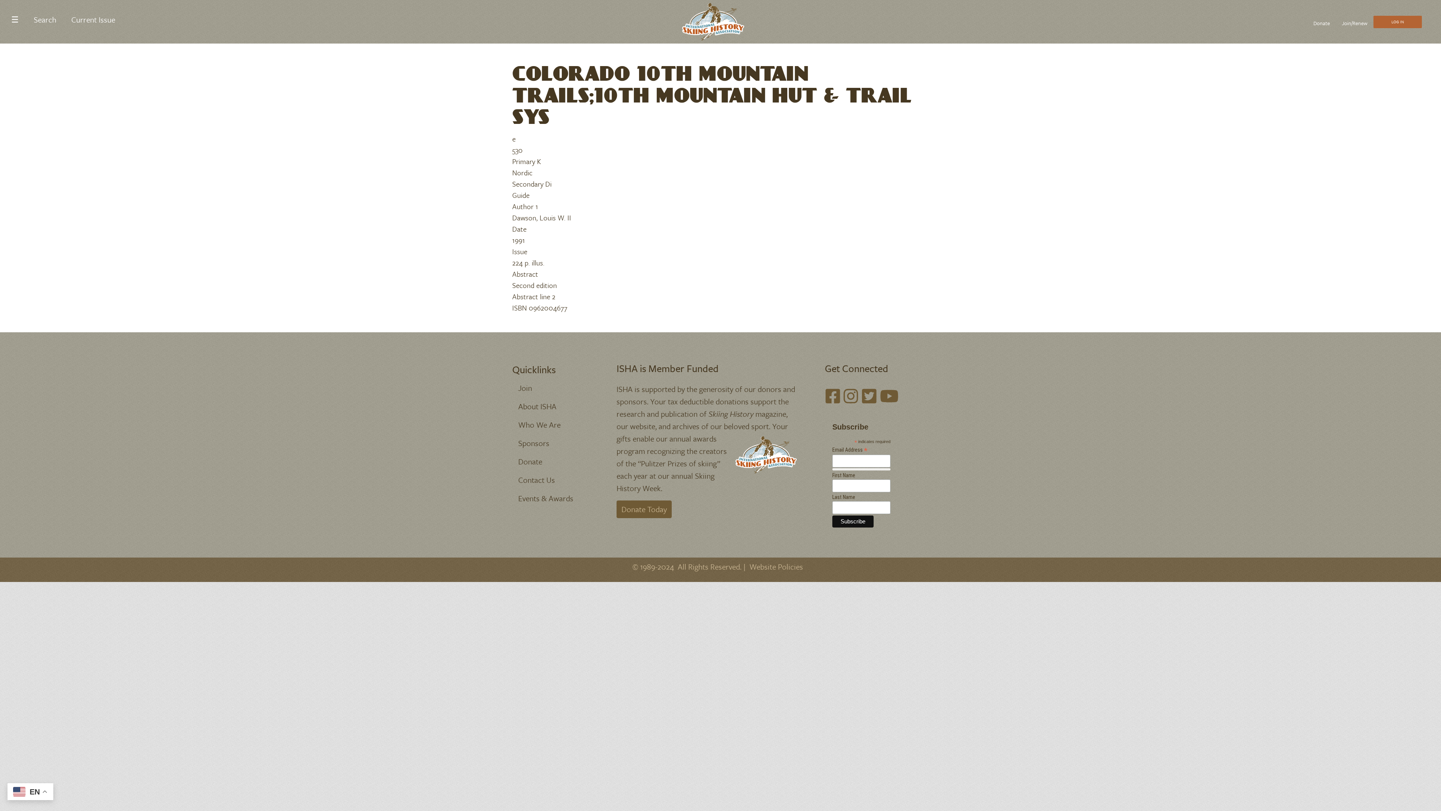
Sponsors (533, 443)
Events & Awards (545, 498)
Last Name (843, 497)
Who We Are (539, 424)
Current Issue (93, 19)
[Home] (717, 22)
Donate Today (644, 509)
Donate (1321, 23)
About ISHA (537, 406)
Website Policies (776, 566)
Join (525, 387)
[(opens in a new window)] (833, 396)
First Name (843, 475)
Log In (1397, 22)
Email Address (850, 450)
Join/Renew (1354, 23)
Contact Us (536, 479)
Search (45, 19)
